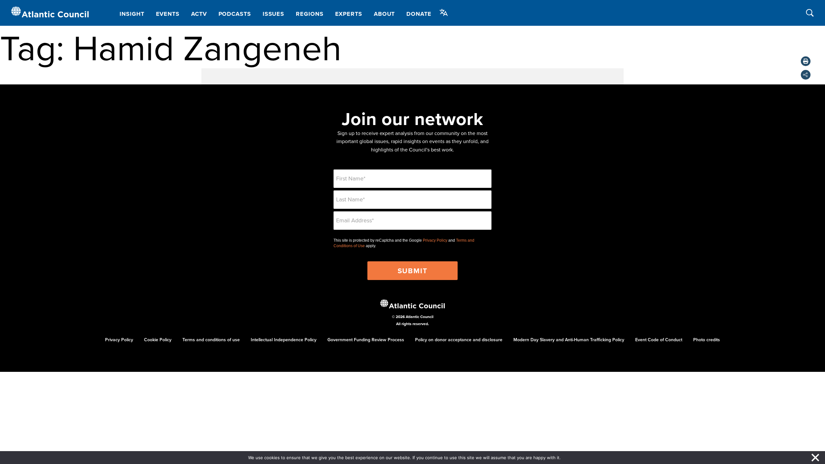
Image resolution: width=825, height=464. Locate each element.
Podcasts (234, 14)
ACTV (199, 14)
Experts (348, 14)
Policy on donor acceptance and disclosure (458, 339)
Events (168, 14)
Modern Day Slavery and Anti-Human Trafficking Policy (568, 339)
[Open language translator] (444, 12)
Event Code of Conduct (658, 339)
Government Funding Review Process (365, 339)
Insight (132, 14)
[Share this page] (805, 75)
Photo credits (706, 339)
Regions (309, 14)
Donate (418, 14)
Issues (273, 14)
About (384, 14)
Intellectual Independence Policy (283, 339)
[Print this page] (805, 61)
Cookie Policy (157, 339)
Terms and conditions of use (211, 339)
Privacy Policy (435, 240)
